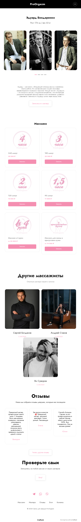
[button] (36, 74)
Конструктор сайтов (68, 520)
